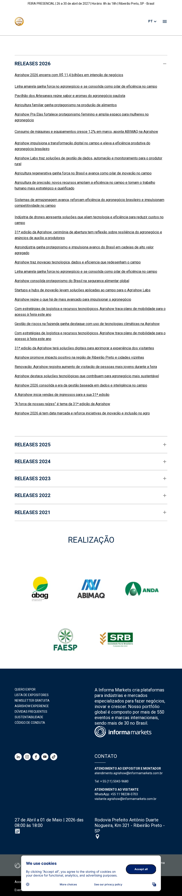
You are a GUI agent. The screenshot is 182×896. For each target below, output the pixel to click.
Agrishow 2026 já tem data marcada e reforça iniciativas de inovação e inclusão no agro (82, 413)
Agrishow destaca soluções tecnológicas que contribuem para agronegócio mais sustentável (87, 376)
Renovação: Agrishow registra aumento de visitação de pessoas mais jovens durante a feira (86, 367)
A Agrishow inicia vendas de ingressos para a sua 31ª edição (62, 395)
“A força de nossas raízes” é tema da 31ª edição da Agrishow (62, 404)
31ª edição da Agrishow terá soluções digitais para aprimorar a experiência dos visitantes (84, 348)
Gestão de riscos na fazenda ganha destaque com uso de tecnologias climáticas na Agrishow (87, 324)
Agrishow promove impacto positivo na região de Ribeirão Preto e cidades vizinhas (79, 357)
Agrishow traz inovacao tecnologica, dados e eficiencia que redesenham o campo (78, 262)
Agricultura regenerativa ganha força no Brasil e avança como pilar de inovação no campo (83, 173)
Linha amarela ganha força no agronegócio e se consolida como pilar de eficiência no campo (86, 86)
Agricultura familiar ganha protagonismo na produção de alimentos (66, 105)
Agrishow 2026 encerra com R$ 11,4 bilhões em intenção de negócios (69, 75)
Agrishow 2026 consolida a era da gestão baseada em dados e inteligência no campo (81, 385)
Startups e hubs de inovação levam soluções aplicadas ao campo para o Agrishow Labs (82, 290)
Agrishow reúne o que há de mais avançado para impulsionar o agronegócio (73, 299)
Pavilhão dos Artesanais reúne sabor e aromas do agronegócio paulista (70, 96)
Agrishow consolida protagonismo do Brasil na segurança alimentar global (72, 281)
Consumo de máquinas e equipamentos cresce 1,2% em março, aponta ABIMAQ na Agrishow (86, 132)
